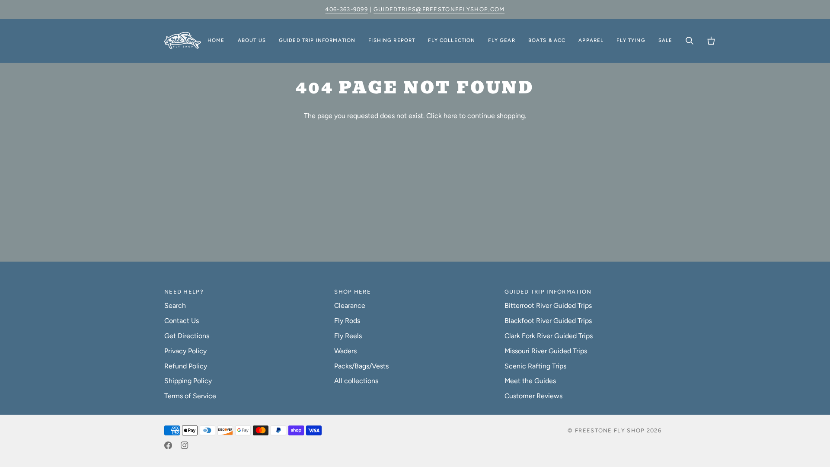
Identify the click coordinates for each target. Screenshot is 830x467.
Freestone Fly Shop (610, 430)
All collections (356, 381)
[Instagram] (184, 445)
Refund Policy (185, 366)
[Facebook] (168, 445)
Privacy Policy (185, 351)
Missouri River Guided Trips (545, 351)
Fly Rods (347, 321)
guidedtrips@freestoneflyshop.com (439, 9)
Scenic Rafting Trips (535, 366)
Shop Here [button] (352, 291)
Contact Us (181, 321)
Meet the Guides (530, 381)
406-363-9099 (346, 9)
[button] (251, 40)
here (450, 116)
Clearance (349, 305)
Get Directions (186, 336)
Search (175, 305)
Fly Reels (348, 336)
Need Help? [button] (184, 291)
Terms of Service (190, 396)
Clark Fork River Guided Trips (548, 336)
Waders (345, 351)
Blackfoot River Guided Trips (548, 321)
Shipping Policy (188, 381)
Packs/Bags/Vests (361, 366)
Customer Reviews (533, 396)
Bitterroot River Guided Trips (548, 305)
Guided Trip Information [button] (548, 291)
